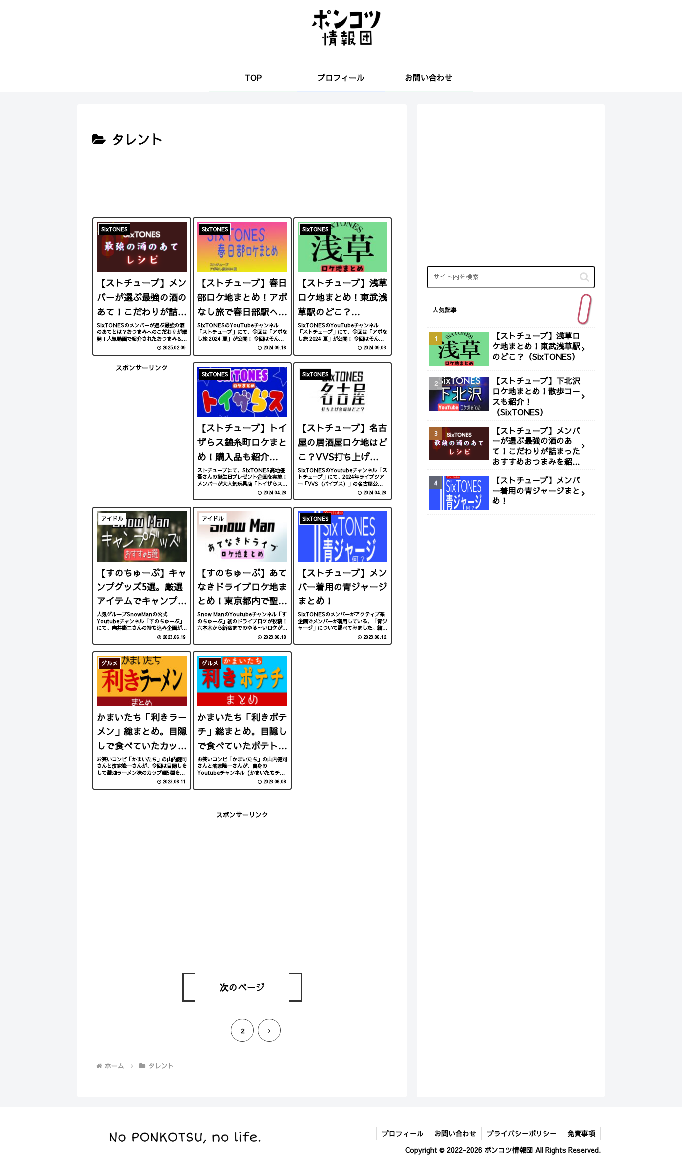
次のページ (242, 987)
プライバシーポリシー (522, 1133)
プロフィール (403, 1133)
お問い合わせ (455, 1133)
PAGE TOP (658, 1120)
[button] (584, 277)
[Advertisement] (242, 180)
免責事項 (581, 1133)
